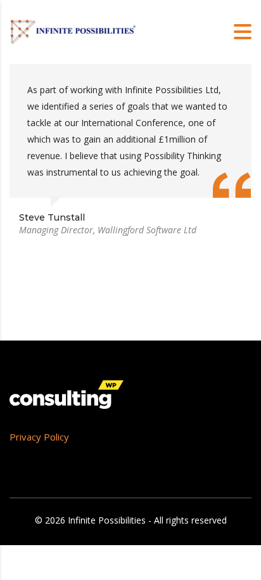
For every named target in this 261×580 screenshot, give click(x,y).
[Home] (73, 31)
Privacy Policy (39, 437)
